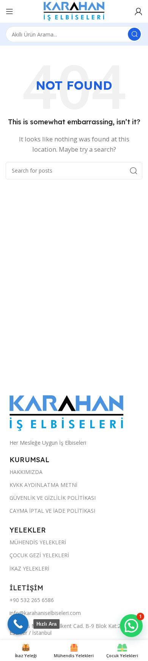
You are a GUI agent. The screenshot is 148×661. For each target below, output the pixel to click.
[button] (131, 625)
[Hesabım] (138, 11)
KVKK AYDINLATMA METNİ (43, 484)
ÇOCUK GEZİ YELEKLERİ (39, 555)
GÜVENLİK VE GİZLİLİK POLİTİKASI (52, 497)
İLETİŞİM (27, 587)
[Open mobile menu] (9, 11)
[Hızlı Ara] (18, 623)
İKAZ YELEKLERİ (29, 568)
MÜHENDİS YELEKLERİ (37, 542)
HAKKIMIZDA (26, 472)
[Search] (134, 34)
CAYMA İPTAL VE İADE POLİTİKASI (52, 510)
